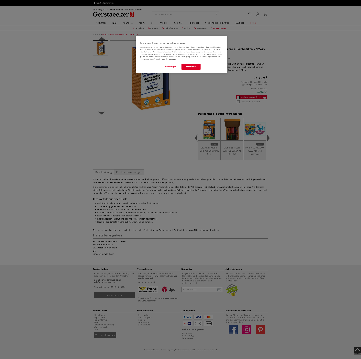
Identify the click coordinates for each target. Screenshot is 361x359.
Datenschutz (171, 59)
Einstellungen (170, 66)
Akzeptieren (191, 67)
